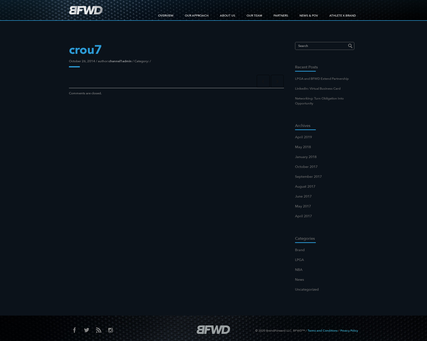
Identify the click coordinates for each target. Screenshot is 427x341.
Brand (300, 250)
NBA (298, 269)
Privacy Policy (349, 331)
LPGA (299, 260)
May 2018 (303, 147)
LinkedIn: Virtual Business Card (318, 88)
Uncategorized (307, 289)
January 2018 (306, 157)
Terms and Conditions (323, 331)
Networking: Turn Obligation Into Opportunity (319, 101)
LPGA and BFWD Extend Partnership (322, 79)
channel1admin (120, 61)
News (299, 279)
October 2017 (306, 166)
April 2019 (303, 137)
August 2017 (305, 186)
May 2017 (303, 206)
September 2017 (308, 176)
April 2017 (303, 216)
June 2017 (303, 196)
